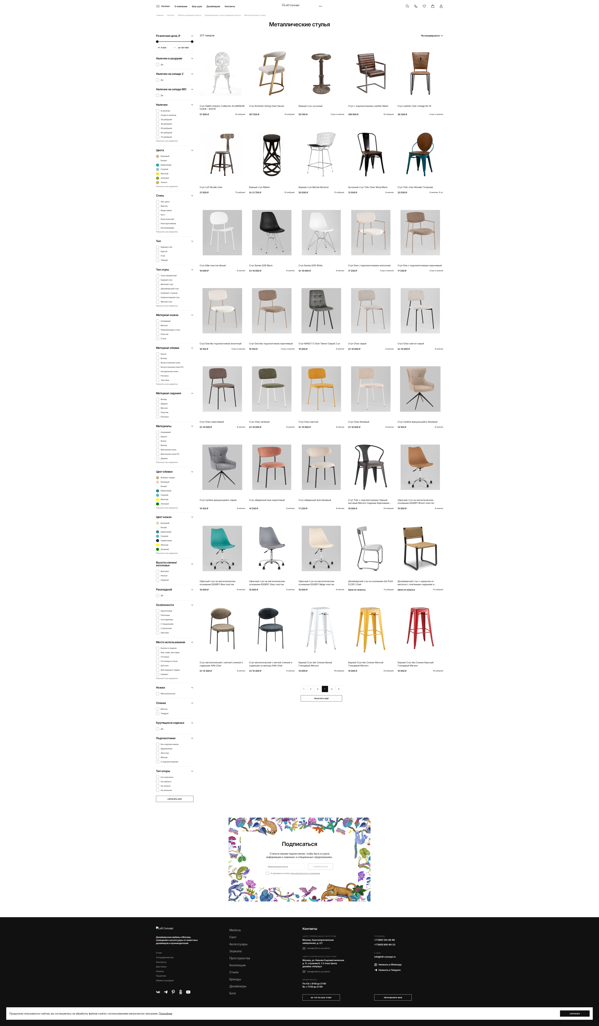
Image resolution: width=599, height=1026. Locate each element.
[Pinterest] (173, 992)
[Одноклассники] (180, 992)
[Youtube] (188, 992)
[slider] (157, 41)
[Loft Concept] (299, 6)
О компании (181, 6)
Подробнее (165, 1013)
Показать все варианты (167, 141)
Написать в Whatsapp (390, 964)
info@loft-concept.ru (385, 956)
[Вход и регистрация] (441, 6)
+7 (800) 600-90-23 (384, 944)
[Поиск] (407, 6)
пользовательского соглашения (305, 873)
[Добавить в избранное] (242, 48)
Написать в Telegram (390, 970)
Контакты (230, 6)
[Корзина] (433, 6)
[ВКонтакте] (158, 992)
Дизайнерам (213, 6)
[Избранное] (424, 6)
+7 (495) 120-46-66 (384, 940)
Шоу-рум (197, 6)
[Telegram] (165, 992)
